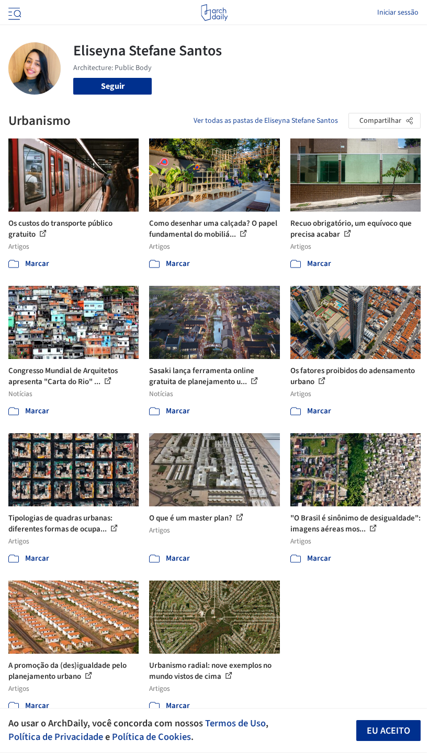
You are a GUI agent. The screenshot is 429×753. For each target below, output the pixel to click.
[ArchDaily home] (214, 12)
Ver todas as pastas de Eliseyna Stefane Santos (266, 120)
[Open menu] (13, 12)
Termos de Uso (235, 723)
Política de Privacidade (55, 737)
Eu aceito (388, 730)
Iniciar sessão (398, 12)
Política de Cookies (151, 737)
